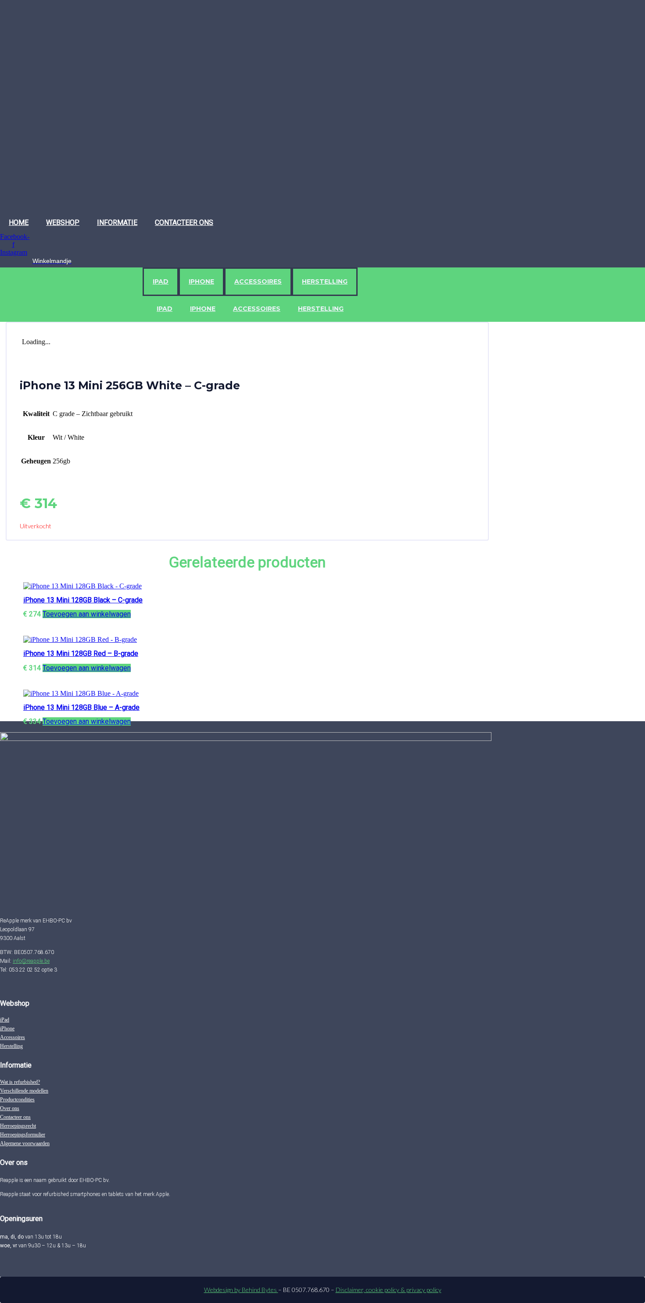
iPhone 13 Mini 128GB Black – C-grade (83, 600)
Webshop (62, 222)
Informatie (117, 222)
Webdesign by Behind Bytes (241, 1289)
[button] (87, 614)
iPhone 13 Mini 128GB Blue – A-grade (81, 707)
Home (19, 222)
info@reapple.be (31, 961)
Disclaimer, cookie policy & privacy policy (388, 1289)
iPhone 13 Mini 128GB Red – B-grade (80, 653)
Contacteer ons (184, 222)
